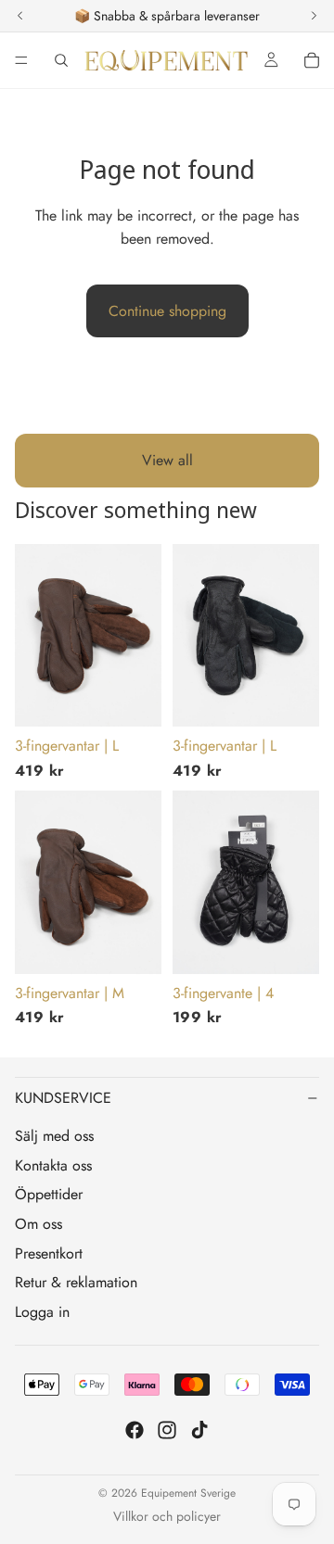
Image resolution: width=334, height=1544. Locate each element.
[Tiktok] (199, 1430)
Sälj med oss (54, 1135)
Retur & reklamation (76, 1282)
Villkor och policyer (167, 1516)
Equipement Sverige (188, 1493)
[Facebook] (134, 1430)
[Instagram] (167, 1430)
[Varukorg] (311, 60)
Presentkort (49, 1253)
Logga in (42, 1312)
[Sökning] (61, 60)
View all (167, 460)
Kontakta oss (53, 1165)
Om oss (38, 1223)
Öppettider (49, 1194)
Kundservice (63, 1097)
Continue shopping (167, 311)
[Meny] (21, 60)
